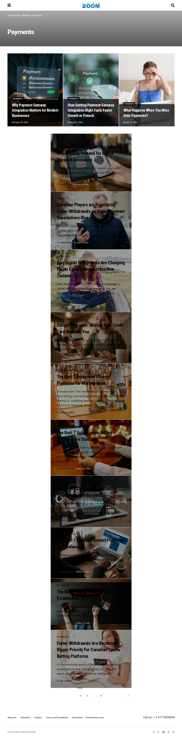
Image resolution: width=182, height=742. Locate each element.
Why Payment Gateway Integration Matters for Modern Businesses (35, 110)
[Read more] (121, 184)
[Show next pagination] (129, 695)
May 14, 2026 (83, 520)
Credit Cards (65, 319)
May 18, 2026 (84, 356)
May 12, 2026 (83, 623)
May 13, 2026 (83, 572)
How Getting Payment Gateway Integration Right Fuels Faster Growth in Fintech (91, 110)
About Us (12, 717)
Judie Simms (66, 184)
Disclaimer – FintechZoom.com (88, 717)
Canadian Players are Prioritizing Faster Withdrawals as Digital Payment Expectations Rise (91, 211)
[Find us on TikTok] (168, 732)
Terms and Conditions (57, 717)
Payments (18, 99)
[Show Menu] (9, 5)
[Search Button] (173, 5)
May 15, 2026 (83, 469)
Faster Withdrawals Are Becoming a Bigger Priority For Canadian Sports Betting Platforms (88, 650)
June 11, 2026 (82, 243)
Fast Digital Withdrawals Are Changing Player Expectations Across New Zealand (91, 269)
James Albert (67, 412)
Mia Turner (65, 681)
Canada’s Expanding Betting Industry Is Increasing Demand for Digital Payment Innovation (89, 153)
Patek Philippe (66, 370)
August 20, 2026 (21, 122)
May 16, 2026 (83, 412)
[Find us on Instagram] (173, 732)
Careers (38, 717)
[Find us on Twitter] (158, 732)
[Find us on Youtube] (163, 732)
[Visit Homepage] (91, 5)
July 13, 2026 (131, 122)
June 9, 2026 (81, 305)
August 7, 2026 (76, 122)
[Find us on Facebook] (154, 732)
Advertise (25, 717)
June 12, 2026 (82, 184)
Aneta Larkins (67, 356)
